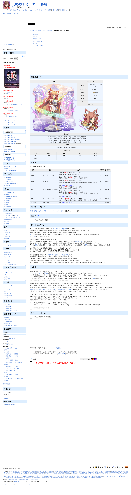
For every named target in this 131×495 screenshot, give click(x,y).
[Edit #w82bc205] (44, 206)
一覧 (53, 10)
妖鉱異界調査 (7, 206)
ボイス (35, 40)
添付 (38, 10)
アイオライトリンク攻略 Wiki (47, 471)
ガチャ (6, 275)
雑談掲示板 (8, 135)
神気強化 (6, 238)
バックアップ (32, 10)
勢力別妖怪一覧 (8, 219)
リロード (43, 10)
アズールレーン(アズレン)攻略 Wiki (61, 471)
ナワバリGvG (7, 262)
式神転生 (6, 223)
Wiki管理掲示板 (9, 160)
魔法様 (6, 364)
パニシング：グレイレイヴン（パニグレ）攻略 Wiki (111, 473)
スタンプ (8, 289)
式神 (17, 215)
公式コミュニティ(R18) (10, 310)
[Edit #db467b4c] (48, 312)
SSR (9, 215)
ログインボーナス (48, 289)
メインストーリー (9, 192)
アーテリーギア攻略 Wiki (65, 473)
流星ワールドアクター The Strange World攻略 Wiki (43, 476)
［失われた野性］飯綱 (10, 370)
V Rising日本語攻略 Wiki (96, 477)
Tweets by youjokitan (9, 404)
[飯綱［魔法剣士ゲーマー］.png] (54, 107)
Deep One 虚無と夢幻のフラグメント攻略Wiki (119, 472)
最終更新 (61, 10)
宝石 (5, 234)
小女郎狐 (6, 358)
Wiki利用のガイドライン (10, 166)
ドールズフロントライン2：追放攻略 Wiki (66, 477)
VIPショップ (8, 273)
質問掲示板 (8, 149)
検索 (57, 10)
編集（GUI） (17, 10)
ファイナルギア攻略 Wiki (24, 473)
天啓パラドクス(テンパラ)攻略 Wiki (83, 476)
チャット (6, 287)
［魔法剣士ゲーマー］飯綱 (29, 4)
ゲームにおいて (37, 42)
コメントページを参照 (54, 348)
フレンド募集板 (9, 137)
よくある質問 (7, 179)
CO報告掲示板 (9, 158)
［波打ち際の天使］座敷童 (11, 374)
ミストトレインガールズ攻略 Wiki (53, 473)
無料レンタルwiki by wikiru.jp (32, 479)
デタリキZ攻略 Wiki (105, 472)
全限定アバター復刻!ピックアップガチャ (57, 255)
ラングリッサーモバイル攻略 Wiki (93, 471)
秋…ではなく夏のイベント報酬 (62, 289)
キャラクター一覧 (9, 213)
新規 (49, 10)
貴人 (31, 234)
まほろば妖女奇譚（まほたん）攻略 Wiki (10, 473)
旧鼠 (93, 278)
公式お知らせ (7, 306)
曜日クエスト (7, 194)
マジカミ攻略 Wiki (40, 472)
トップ (5, 10)
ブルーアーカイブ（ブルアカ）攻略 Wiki (38, 473)
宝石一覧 (7, 236)
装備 (5, 230)
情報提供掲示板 (9, 151)
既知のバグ (7, 185)
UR (6, 215)
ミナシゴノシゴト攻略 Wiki (95, 473)
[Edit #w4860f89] (40, 76)
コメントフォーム (38, 45)
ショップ (6, 270)
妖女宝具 (6, 221)
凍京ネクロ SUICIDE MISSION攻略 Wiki (119, 471)
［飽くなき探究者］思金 (10, 116)
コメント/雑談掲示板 (9, 338)
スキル (35, 36)
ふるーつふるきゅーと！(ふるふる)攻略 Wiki (11, 472)
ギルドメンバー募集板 (12, 139)
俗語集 (10, 295)
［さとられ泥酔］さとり (10, 348)
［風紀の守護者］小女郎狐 (11, 356)
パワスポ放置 (7, 198)
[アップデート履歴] (11, 78)
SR (12, 215)
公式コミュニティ (9, 308)
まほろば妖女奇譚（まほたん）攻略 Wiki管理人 (16, 479)
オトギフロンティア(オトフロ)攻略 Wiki (33, 471)
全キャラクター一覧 (35, 30)
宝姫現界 (6, 202)
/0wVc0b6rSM (61, 353)
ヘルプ (67, 10)
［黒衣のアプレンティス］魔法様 (13, 362)
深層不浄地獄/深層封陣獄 (10, 196)
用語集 (6, 295)
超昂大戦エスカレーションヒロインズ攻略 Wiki (80, 473)
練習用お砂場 (7, 323)
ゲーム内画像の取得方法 (10, 325)
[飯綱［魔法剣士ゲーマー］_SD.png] (90, 119)
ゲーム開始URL (8, 304)
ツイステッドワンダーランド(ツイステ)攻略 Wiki (90, 472)
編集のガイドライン (9, 168)
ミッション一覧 (8, 285)
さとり (6, 341)
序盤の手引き (7, 177)
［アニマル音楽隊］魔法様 (11, 110)
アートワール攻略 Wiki (105, 471)
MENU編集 (6, 398)
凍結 (23, 10)
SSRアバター (16, 217)
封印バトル (7, 200)
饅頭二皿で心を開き (35, 289)
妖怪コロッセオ (8, 252)
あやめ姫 (6, 352)
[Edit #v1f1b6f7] (38, 162)
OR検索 (11, 58)
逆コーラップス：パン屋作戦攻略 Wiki (82, 477)
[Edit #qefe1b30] (38, 215)
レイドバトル (7, 256)
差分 (26, 10)
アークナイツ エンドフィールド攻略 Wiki (50, 477)
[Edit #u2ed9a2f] (46, 224)
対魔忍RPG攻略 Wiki (72, 471)
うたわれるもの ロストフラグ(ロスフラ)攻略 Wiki (54, 472)
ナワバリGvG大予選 (10, 264)
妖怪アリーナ (7, 254)
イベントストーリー (35, 273)
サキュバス (10, 92)
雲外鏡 (46, 273)
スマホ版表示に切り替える (10, 13)
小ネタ (35, 43)
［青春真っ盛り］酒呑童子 (11, 354)
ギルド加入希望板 (10, 141)
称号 (5, 291)
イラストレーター (9, 297)
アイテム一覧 (7, 245)
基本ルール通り (79, 241)
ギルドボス (7, 260)
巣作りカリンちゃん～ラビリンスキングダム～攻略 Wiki (114, 476)
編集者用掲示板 (9, 143)
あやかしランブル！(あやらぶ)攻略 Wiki (72, 472)
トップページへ (9, 120)
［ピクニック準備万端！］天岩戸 (13, 104)
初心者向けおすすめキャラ (11, 183)
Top (13, 7)
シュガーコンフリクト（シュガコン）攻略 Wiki (23, 476)
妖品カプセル (7, 277)
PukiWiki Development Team (20, 481)
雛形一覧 (6, 317)
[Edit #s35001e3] (38, 266)
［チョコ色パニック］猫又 (59, 229)
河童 (5, 350)
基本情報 (35, 34)
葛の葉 (6, 380)
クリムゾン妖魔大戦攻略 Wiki (96, 476)
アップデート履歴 (10, 124)
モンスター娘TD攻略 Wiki (70, 476)
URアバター (9, 217)
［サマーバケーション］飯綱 (11, 368)
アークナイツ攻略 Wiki (81, 471)
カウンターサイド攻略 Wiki (59, 476)
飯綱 (5, 372)
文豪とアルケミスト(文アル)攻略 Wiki (17, 471)
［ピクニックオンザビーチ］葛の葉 (13, 378)
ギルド (6, 258)
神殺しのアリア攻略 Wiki (8, 476)
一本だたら (9, 98)
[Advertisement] (15, 31)
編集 (11, 10)
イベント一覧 (9, 122)
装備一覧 (7, 232)
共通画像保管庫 (8, 321)
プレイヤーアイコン (9, 293)
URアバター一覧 (47, 30)
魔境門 (6, 204)
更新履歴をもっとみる (9, 383)
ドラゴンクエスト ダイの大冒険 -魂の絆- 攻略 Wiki (31, 477)
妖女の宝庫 (7, 279)
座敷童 (6, 376)
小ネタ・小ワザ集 (9, 181)
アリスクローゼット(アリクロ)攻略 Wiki (28, 472)
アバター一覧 (37, 38)
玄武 (36, 245)
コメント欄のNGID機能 (10, 170)
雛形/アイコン (8, 319)
